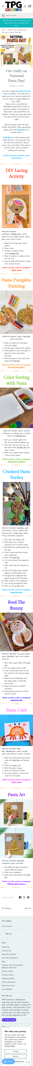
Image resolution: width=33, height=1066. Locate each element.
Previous (7, 908)
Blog (3, 962)
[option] (16, 23)
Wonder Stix (16, 234)
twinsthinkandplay (17, 367)
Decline (16, 1056)
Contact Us (6, 951)
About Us (6, 947)
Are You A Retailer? (10, 958)
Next (27, 908)
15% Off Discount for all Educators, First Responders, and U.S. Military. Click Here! (16, 23)
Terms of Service (9, 982)
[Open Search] (3, 15)
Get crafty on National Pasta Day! (11, 32)
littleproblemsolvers (17, 884)
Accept (15, 1051)
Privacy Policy (8, 975)
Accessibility (7, 989)
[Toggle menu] (2, 6)
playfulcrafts (17, 592)
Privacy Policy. (10, 1046)
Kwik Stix (21, 129)
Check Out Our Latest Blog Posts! (17, 30)
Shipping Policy (8, 979)
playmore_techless (17, 461)
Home (3, 30)
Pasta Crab (16, 710)
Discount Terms (8, 986)
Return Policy (7, 971)
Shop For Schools (9, 954)
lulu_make (17, 270)
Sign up (9, 933)
